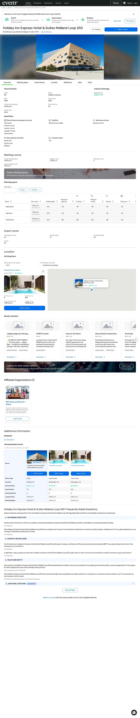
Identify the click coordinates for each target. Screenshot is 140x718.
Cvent (3, 7)
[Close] (134, 14)
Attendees (7, 187)
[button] (70, 57)
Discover (58, 3)
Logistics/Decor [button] (23, 350)
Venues (28, 3)
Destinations (48, 3)
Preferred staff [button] (110, 350)
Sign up (129, 3)
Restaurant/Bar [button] (41, 350)
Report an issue (49, 598)
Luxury (66, 3)
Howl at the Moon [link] (73, 334)
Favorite (97, 29)
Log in (136, 3)
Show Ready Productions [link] (106, 334)
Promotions (37, 3)
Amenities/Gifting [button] (11, 350)
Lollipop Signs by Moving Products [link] (18, 334)
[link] (18, 326)
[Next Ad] (43, 271)
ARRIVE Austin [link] (42, 334)
